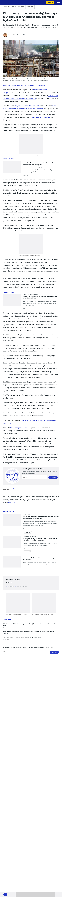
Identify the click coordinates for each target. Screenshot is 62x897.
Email (16, 488)
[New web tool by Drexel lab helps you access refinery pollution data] (12, 563)
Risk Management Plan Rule (20, 428)
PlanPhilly (26, 161)
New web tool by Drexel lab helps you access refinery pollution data (38, 558)
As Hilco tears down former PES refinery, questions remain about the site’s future (40, 297)
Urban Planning (34, 294)
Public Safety (30, 6)
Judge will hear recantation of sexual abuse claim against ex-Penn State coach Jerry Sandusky (29, 631)
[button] (5, 894)
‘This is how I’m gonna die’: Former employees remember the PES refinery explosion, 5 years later (40, 539)
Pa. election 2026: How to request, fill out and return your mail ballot (22, 637)
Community (7, 6)
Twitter (13, 488)
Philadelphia (21, 6)
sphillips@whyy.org (22, 586)
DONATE (50, 2)
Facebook (10, 488)
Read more (9, 583)
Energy (14, 6)
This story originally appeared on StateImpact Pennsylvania (24, 85)
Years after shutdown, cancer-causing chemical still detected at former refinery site (38, 164)
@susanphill (11, 586)
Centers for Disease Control (40, 117)
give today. (11, 503)
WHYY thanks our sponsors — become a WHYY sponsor (29, 155)
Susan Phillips (12, 35)
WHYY (6, 2)
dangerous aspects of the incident (27, 106)
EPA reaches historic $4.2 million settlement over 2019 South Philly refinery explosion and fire (41, 517)
